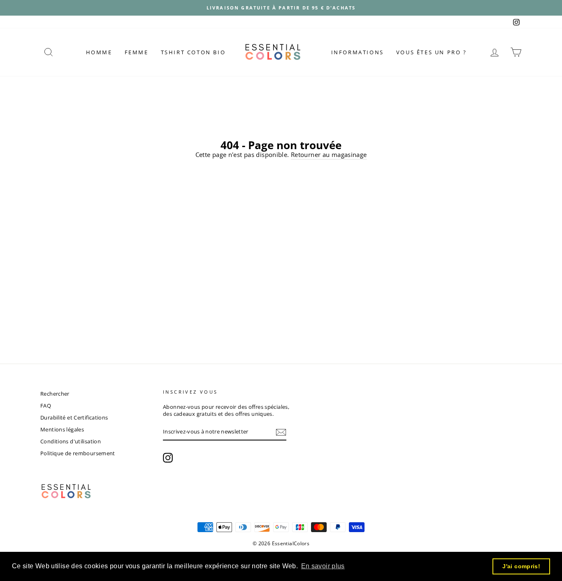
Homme (99, 52)
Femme (137, 52)
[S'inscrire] (281, 432)
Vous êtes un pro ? (431, 52)
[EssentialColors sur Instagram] (168, 458)
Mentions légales (62, 429)
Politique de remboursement (77, 453)
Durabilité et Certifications (74, 417)
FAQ (45, 405)
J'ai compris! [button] (521, 566)
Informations (357, 52)
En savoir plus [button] (323, 566)
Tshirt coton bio (193, 52)
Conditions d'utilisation (70, 441)
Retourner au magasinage (329, 154)
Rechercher (55, 393)
